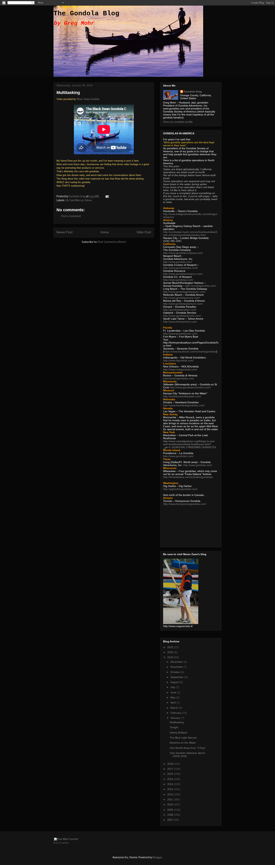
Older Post (144, 232)
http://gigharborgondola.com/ (180, 489)
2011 (170, 799)
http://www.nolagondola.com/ (180, 369)
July (173, 687)
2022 (170, 647)
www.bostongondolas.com (178, 378)
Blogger (157, 857)
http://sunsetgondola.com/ (200, 285)
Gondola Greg (193, 91)
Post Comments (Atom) (112, 242)
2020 (170, 652)
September (177, 677)
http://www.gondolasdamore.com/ (183, 303)
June (173, 692)
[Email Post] (106, 196)
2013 (170, 789)
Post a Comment (71, 216)
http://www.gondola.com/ (177, 261)
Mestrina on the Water (183, 742)
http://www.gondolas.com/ (178, 279)
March (174, 707)
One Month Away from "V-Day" (188, 747)
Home (105, 232)
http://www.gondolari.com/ (178, 456)
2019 (170, 657)
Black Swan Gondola (88, 99)
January (175, 717)
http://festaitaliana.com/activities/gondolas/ (188, 477)
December (177, 661)
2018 (170, 763)
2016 (170, 773)
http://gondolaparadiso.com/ (179, 309)
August (174, 682)
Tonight (174, 727)
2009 (170, 809)
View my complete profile (178, 121)
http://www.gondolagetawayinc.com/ (184, 291)
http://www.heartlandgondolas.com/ (184, 405)
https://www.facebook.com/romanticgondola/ (190, 351)
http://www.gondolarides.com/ (180, 267)
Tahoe (88, 200)
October (175, 672)
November (177, 666)
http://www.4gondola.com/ (178, 360)
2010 (170, 804)
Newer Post (64, 232)
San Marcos (76, 200)
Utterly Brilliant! (178, 732)
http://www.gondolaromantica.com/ (190, 387)
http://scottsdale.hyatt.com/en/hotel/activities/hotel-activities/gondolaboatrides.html (190, 233)
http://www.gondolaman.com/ (180, 333)
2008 (170, 814)
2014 (170, 784)
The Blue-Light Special (183, 737)
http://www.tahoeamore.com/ (180, 321)
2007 (170, 819)
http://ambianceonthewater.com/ (182, 396)
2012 (170, 794)
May (173, 697)
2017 (170, 768)
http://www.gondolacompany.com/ (183, 252)
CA (66, 200)
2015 (170, 779)
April (173, 702)
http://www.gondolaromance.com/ (183, 273)
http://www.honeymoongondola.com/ (184, 503)
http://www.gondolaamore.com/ (181, 297)
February (176, 712)
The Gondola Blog (86, 13)
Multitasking (177, 722)
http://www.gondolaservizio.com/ (182, 315)
